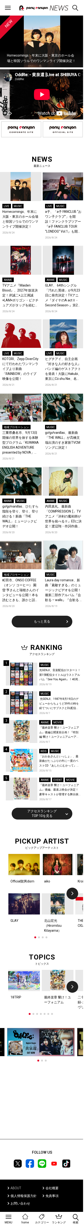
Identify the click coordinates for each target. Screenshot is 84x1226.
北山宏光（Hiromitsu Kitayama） (53, 925)
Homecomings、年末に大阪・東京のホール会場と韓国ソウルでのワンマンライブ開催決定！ (20, 219)
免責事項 (52, 1196)
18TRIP (15, 997)
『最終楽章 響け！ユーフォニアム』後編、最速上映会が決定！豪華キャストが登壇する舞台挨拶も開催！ (59, 790)
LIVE (6, 206)
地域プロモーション (16, 427)
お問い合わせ (20, 1203)
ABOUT (15, 1188)
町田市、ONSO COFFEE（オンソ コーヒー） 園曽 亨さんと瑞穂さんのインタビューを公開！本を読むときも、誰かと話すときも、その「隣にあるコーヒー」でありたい (20, 590)
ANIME (8, 280)
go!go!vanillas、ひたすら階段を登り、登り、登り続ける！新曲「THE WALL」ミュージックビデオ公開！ (20, 516)
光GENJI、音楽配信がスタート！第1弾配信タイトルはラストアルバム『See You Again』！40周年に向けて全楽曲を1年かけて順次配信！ (59, 675)
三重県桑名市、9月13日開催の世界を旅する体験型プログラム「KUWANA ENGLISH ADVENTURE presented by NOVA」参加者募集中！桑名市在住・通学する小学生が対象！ (20, 443)
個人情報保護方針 (23, 1196)
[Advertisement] (42, 1100)
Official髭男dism (22, 881)
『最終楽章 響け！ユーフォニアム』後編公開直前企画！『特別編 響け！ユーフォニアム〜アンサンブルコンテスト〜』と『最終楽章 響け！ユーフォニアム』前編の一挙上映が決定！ (59, 732)
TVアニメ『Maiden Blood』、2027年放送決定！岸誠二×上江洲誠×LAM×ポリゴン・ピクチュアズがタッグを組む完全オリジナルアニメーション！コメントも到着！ (20, 295)
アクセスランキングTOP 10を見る (42, 813)
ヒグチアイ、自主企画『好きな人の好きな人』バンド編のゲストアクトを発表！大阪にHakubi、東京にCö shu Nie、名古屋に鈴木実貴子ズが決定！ (63, 369)
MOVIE (57, 722)
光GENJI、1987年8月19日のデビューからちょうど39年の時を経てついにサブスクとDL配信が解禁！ (59, 704)
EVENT (57, 780)
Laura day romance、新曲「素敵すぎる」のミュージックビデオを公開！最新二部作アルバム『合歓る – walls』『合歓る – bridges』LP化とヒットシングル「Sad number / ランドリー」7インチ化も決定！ (63, 590)
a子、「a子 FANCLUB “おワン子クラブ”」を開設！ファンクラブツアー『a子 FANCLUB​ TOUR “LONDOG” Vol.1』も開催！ (63, 222)
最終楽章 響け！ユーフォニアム (57, 999)
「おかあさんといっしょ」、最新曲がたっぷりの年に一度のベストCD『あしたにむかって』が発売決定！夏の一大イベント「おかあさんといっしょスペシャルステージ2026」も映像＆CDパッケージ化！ (59, 761)
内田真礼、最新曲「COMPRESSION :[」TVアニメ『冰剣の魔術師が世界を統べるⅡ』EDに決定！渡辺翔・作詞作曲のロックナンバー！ (63, 516)
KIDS (43, 751)
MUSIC (18, 206)
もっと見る (42, 621)
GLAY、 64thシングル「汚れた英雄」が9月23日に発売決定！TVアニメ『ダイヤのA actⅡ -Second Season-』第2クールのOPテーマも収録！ (63, 295)
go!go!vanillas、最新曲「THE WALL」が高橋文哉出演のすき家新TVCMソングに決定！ (62, 440)
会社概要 (52, 1188)
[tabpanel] (41, 893)
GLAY (14, 921)
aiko (47, 881)
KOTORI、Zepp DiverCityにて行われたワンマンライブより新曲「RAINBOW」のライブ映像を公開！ (20, 369)
